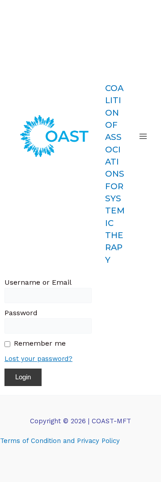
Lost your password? (38, 359)
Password (21, 312)
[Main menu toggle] (143, 136)
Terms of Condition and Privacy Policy (60, 441)
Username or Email (38, 282)
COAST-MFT (115, 44)
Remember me (40, 343)
